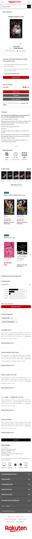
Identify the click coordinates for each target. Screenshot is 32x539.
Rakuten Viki (11, 516)
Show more (27, 336)
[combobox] (7, 318)
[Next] (29, 212)
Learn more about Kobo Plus (11, 73)
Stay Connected (7, 489)
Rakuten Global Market (11, 519)
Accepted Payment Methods (10, 500)
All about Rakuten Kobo (9, 474)
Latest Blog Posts (7, 484)
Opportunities (6, 479)
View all (29, 169)
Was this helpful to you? (7, 343)
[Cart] (29, 2)
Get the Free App (7, 494)
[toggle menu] (2, 2)
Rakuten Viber (19, 516)
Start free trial (16, 77)
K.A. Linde (17, 46)
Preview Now (11, 50)
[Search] (29, 6)
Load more (16, 440)
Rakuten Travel (22, 519)
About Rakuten (20, 521)
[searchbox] (16, 6)
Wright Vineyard (18, 48)
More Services (10, 521)
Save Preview (22, 50)
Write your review (16, 306)
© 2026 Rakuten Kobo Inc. (8, 511)
